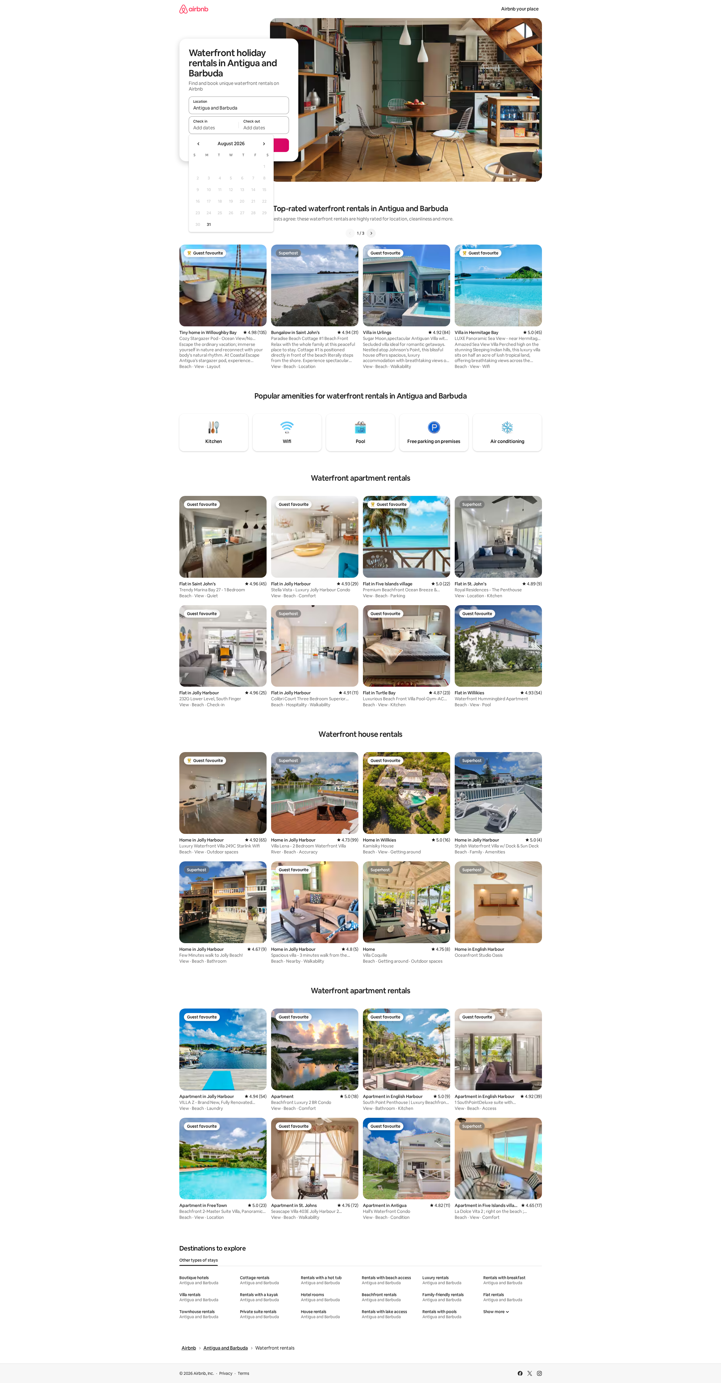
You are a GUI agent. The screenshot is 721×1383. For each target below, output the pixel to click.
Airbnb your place (520, 9)
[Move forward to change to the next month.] (263, 143)
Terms (243, 1373)
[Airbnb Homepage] (193, 9)
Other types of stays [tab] (198, 1260)
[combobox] (238, 107)
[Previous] (350, 233)
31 (209, 224)
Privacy (225, 1373)
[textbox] (213, 127)
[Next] (371, 233)
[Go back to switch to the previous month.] (198, 143)
